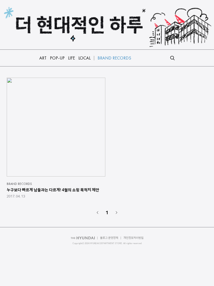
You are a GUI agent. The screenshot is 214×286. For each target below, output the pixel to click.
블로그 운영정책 (109, 238)
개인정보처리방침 (133, 238)
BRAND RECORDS (19, 183)
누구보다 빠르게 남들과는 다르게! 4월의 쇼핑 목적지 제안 (53, 189)
